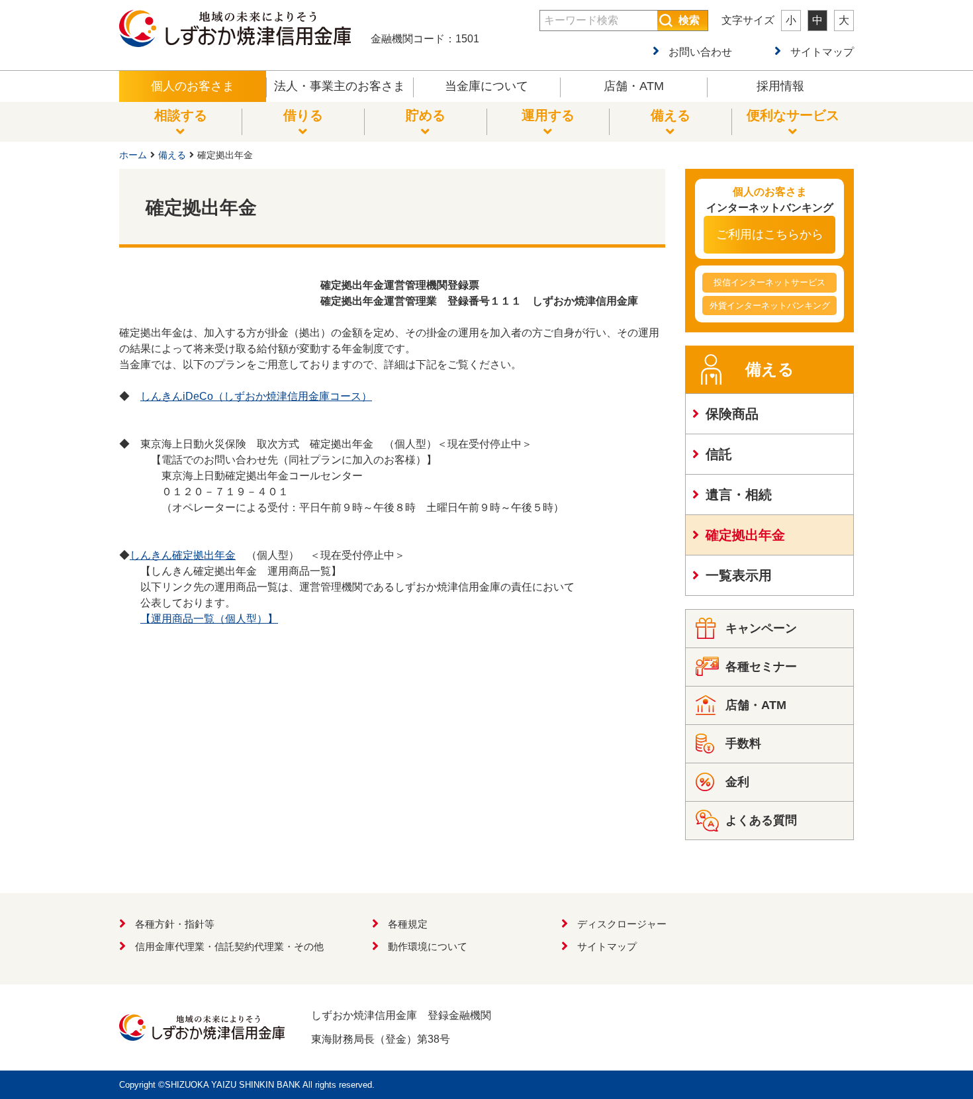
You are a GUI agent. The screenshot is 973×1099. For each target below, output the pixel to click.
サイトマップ (822, 52)
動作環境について (427, 946)
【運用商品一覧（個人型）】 (209, 618)
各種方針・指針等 (174, 924)
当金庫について (486, 86)
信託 (719, 454)
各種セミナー (761, 666)
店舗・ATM (634, 86)
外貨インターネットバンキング (770, 306)
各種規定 (408, 924)
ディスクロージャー (622, 924)
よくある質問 (761, 820)
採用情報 (780, 86)
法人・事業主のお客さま (339, 86)
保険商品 (732, 413)
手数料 (743, 743)
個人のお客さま (192, 86)
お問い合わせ (700, 52)
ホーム (133, 155)
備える (172, 155)
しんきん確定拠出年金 (183, 555)
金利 (737, 781)
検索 (689, 20)
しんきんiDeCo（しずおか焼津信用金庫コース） (256, 396)
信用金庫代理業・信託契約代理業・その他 (229, 946)
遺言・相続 (739, 494)
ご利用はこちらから (769, 234)
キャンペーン (761, 628)
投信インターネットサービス (769, 282)
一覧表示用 (739, 575)
